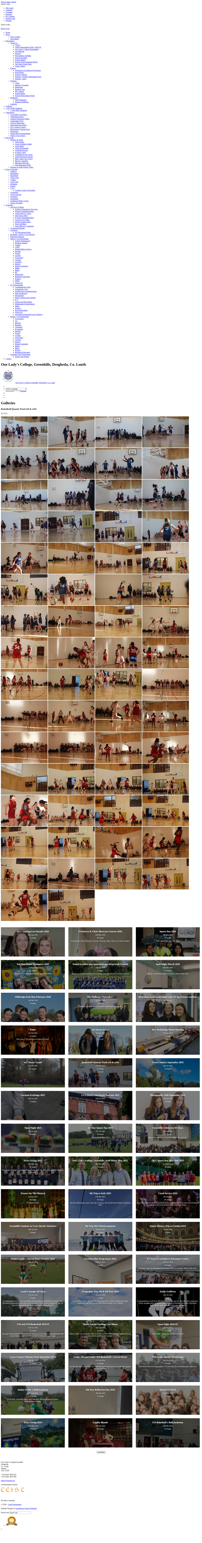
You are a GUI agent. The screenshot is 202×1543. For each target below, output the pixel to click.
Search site (5, 1513)
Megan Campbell (21, 161)
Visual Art (18, 283)
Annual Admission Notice (19, 119)
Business (18, 325)
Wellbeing (14, 98)
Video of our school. (17, 136)
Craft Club (14, 182)
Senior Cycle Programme (19, 317)
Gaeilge (18, 256)
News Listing (15, 37)
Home (8, 33)
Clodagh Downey (21, 150)
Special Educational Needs (25, 96)
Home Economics (21, 266)
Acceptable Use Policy (18, 115)
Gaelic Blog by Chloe (23, 214)
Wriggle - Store (20, 79)
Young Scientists (16, 203)
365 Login (9, 8)
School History (20, 60)
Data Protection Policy (18, 125)
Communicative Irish (22, 287)
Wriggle (8, 21)
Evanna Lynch (20, 152)
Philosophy (19, 275)
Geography (19, 258)
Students (13, 81)
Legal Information (14, 1504)
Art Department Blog (23, 232)
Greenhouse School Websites (26, 1508)
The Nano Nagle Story (23, 64)
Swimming (14, 199)
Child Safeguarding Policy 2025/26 (28, 47)
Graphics (18, 262)
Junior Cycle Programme (19, 239)
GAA (12, 188)
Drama (12, 186)
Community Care (21, 289)
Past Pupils (10, 138)
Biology (18, 323)
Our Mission (19, 51)
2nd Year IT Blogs (17, 207)
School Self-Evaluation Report (26, 62)
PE (16, 272)
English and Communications (26, 291)
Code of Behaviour (17, 123)
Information (10, 41)
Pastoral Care (20, 89)
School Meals (20, 94)
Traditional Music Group (19, 201)
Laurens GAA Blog (22, 220)
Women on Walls (16, 140)
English (18, 251)
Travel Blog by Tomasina (24, 226)
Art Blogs (14, 230)
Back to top (5, 29)
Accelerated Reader (17, 228)
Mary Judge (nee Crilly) (24, 159)
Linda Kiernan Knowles (24, 157)
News (8, 35)
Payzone (9, 14)
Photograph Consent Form (20, 129)
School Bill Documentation (20, 134)
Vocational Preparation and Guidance (28, 315)
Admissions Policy (17, 117)
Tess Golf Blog (20, 224)
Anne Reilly (19, 146)
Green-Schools (15, 195)
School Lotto (10, 19)
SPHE (17, 281)
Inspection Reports (17, 237)
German (18, 260)
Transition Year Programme (20, 355)
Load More (101, 1452)
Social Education (21, 310)
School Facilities (21, 58)
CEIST (17, 45)
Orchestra (13, 197)
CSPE (17, 247)
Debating (13, 184)
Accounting (19, 319)
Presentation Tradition (23, 56)
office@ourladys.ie (8, 1481)
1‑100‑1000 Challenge (14, 108)
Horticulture (19, 296)
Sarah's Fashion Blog (23, 222)
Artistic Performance (22, 241)
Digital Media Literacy (23, 249)
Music (17, 270)
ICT (16, 300)
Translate (23, 391)
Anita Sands (19, 142)
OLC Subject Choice (18, 127)
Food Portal (19, 73)
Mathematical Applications (25, 304)
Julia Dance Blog (21, 216)
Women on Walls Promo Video (21, 167)
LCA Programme (16, 285)
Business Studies (21, 243)
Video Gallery (20, 66)
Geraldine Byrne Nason (23, 155)
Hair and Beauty (21, 293)
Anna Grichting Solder (23, 144)
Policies (18, 54)
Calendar (9, 10)
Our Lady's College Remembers (27, 49)
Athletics (13, 171)
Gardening (14, 192)
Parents (13, 68)
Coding (13, 180)
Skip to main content (8, 2)
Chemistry (19, 327)
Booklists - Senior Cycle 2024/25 (22, 235)
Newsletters (14, 39)
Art (16, 321)
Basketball (14, 176)
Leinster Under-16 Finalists (25, 190)
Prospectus (14, 131)
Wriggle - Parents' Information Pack (28, 77)
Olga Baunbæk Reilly (23, 165)
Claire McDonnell (21, 148)
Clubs (17, 83)
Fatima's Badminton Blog (24, 211)
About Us (14, 43)
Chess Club (14, 178)
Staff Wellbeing (20, 100)
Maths (17, 268)
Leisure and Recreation (23, 302)
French (17, 253)
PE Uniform (10, 16)
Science (18, 279)
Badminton (14, 174)
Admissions (10, 113)
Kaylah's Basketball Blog (24, 218)
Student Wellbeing (22, 102)
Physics (18, 350)
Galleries (13, 104)
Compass (9, 12)
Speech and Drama (22, 357)
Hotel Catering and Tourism (25, 298)
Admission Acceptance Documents (28, 70)
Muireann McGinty (22, 163)
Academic (9, 205)
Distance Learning (22, 85)
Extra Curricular (12, 169)
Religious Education (22, 277)
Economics (19, 329)
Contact (8, 359)
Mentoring (19, 87)
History (17, 264)
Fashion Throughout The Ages (26, 209)
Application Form (16, 121)
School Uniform (21, 75)
